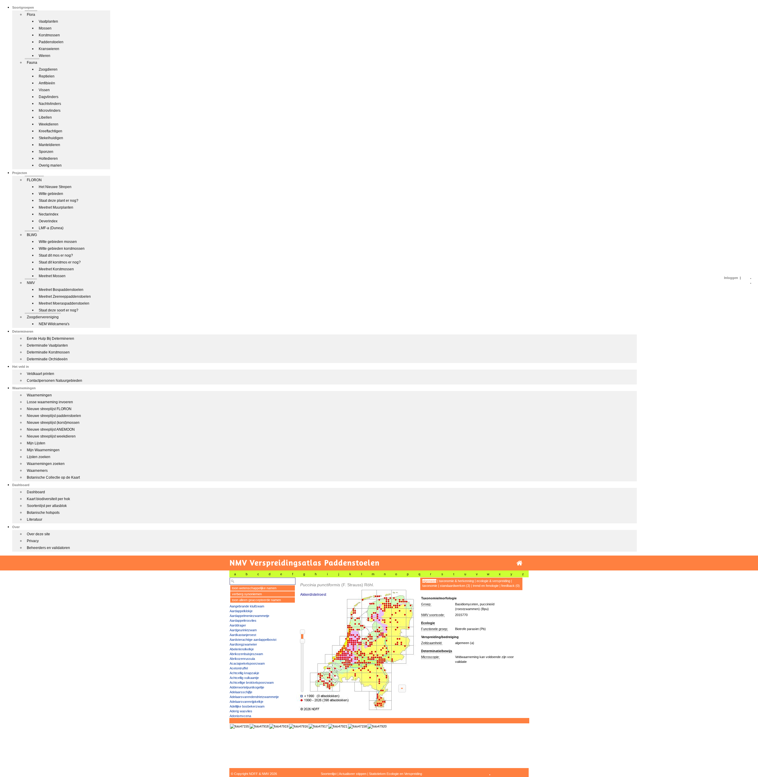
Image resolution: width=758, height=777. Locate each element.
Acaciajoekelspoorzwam (247, 663)
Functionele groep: (434, 629)
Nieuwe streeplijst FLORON (49, 409)
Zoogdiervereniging (43, 317)
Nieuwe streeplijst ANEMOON (51, 429)
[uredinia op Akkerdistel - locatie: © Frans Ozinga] (357, 726)
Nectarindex (48, 214)
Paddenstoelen (51, 42)
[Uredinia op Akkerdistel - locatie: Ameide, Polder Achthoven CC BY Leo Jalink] (278, 726)
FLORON (34, 180)
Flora (31, 15)
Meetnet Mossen (52, 276)
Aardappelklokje (241, 611)
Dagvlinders (48, 97)
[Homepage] (519, 563)
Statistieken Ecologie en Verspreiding (395, 774)
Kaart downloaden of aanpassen (402, 688)
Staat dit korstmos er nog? (60, 262)
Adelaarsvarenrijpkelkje (246, 701)
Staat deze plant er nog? (58, 200)
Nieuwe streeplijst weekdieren (51, 436)
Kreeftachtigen (50, 131)
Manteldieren (49, 145)
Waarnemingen (39, 395)
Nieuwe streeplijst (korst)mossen (53, 423)
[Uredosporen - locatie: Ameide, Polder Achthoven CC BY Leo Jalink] (337, 726)
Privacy (33, 541)
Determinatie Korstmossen (48, 352)
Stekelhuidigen (51, 138)
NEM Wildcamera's (54, 324)
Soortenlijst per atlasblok (47, 506)
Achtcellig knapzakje (244, 673)
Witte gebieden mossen (58, 242)
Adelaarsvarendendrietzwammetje (254, 697)
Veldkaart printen (40, 374)
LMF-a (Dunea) (51, 228)
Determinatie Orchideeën (47, 359)
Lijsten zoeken (38, 457)
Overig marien (50, 165)
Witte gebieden (51, 194)
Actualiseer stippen (352, 774)
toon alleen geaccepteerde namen (256, 600)
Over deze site (38, 534)
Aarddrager (238, 625)
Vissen (44, 90)
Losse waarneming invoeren (50, 402)
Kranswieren (49, 49)
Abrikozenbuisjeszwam (246, 654)
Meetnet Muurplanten (56, 207)
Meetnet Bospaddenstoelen (61, 290)
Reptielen (47, 76)
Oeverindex (48, 221)
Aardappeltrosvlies (243, 620)
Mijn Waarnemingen (43, 450)
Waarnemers (37, 471)
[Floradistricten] (356, 644)
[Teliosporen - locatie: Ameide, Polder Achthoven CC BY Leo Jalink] (377, 726)
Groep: (426, 604)
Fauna (32, 63)
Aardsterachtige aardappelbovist (253, 639)
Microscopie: (430, 657)
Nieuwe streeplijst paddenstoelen (54, 416)
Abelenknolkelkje (242, 649)
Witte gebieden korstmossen (62, 248)
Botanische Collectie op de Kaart (53, 477)
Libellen (45, 117)
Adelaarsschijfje (241, 692)
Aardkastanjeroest (243, 635)
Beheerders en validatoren (48, 548)
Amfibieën (47, 83)
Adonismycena (240, 716)
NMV (31, 283)
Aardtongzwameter (243, 644)
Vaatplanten (48, 21)
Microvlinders (49, 110)
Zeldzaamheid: (431, 643)
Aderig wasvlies (241, 711)
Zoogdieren (48, 69)
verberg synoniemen (247, 594)
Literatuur (34, 519)
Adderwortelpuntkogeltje (247, 687)
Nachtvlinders (50, 104)
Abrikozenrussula (242, 658)
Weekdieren (48, 124)
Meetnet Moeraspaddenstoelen (64, 303)
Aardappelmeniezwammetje (249, 616)
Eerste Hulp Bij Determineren (50, 338)
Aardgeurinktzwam (243, 630)
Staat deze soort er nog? (58, 310)
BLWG (32, 235)
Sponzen (46, 152)
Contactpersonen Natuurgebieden (54, 381)
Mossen (45, 28)
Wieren (44, 56)
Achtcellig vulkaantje (244, 678)
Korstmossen (49, 35)
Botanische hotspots (43, 513)
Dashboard (36, 492)
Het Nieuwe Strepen (55, 187)
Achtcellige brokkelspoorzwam (252, 682)
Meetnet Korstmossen (56, 269)
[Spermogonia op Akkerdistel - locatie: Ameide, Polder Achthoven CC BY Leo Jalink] (259, 726)
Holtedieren (48, 158)
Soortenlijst (329, 774)
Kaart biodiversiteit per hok (48, 499)
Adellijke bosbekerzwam (247, 706)
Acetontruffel (239, 668)
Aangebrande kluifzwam (247, 606)
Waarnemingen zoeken (46, 464)
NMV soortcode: (433, 615)
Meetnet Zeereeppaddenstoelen (65, 296)
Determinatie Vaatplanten (47, 345)
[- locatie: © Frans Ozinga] (239, 726)
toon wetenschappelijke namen (254, 588)
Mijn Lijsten (36, 443)
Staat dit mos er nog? (56, 255)
